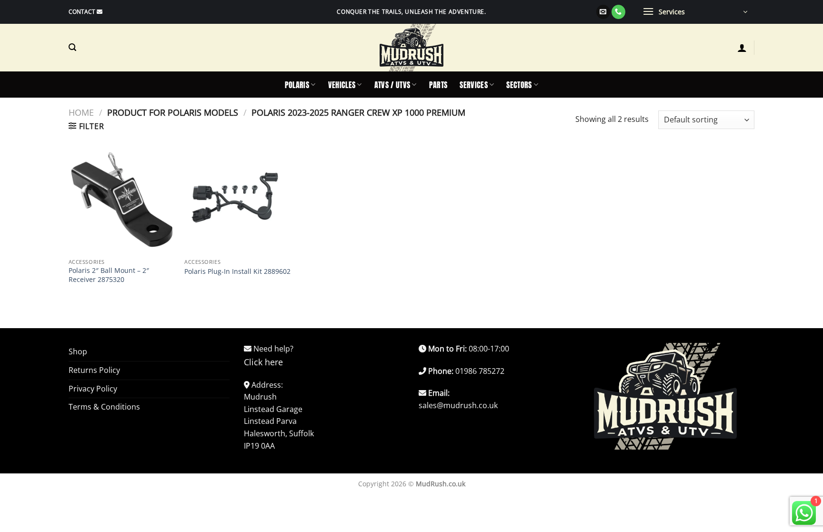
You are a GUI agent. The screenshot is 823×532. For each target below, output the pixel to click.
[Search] (72, 47)
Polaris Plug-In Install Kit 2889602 (237, 271)
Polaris (297, 84)
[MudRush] (411, 47)
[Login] (742, 47)
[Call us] (618, 12)
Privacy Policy (93, 388)
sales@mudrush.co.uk (458, 405)
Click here (263, 362)
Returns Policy (94, 370)
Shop (78, 351)
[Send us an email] (603, 12)
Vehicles (342, 84)
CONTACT (82, 12)
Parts (438, 84)
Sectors (519, 84)
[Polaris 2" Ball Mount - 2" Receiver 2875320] (122, 200)
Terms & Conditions (104, 407)
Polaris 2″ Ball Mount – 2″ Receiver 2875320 (109, 275)
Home (81, 112)
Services (474, 84)
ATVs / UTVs (392, 84)
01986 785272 (479, 371)
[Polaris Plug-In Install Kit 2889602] (237, 200)
